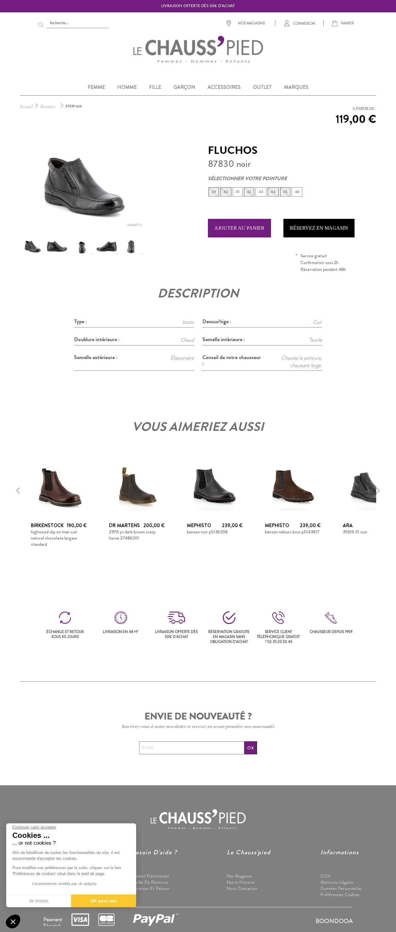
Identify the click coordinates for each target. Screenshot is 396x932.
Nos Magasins (239, 876)
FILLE (155, 87)
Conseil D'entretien (150, 876)
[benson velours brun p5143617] (293, 487)
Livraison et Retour (150, 888)
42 (249, 192)
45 (285, 192)
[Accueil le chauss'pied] (198, 48)
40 (225, 192)
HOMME (127, 87)
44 (273, 192)
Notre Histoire (241, 882)
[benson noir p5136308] (215, 487)
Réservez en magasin (319, 228)
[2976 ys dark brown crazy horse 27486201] (137, 487)
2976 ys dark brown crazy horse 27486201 (132, 534)
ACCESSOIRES (224, 87)
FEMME (96, 87)
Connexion (304, 23)
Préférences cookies (340, 894)
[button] (18, 491)
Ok (250, 748)
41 (237, 192)
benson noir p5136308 (207, 531)
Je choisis (38, 900)
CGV (326, 876)
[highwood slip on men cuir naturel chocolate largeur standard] (59, 487)
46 (297, 192)
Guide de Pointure (149, 882)
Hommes (47, 106)
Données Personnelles (341, 888)
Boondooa (334, 921)
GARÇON (184, 87)
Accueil (26, 106)
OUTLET (262, 87)
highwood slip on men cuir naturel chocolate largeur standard (54, 538)
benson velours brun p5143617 (292, 531)
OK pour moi (103, 900)
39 (214, 192)
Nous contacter (242, 888)
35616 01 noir (355, 531)
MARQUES (296, 87)
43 (261, 192)
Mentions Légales (337, 882)
